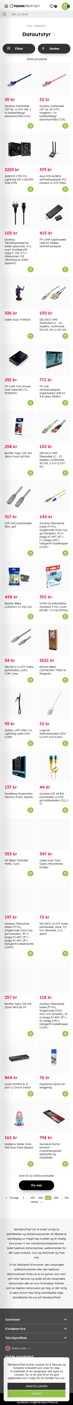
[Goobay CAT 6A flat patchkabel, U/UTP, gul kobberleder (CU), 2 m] (54, 767)
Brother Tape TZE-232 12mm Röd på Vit (18, 1005)
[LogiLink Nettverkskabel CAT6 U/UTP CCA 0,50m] (54, 703)
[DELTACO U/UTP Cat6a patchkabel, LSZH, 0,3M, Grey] (19, 640)
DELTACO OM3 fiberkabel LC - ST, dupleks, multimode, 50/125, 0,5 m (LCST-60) (52, 459)
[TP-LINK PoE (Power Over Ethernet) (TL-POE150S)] (19, 359)
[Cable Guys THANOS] (19, 293)
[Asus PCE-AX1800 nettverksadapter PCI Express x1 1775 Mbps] (54, 149)
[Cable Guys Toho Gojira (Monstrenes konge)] (54, 833)
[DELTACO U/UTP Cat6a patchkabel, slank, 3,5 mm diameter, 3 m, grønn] (54, 897)
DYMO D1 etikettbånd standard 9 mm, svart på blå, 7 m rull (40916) (53, 607)
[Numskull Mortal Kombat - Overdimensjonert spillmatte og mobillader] (54, 1117)
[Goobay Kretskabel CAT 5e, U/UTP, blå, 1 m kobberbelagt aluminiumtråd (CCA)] (19, 79)
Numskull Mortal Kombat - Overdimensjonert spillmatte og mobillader (50, 1150)
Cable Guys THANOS (18, 319)
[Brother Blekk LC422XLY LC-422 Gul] (19, 576)
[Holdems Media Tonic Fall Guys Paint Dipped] (19, 1117)
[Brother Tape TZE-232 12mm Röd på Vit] (19, 977)
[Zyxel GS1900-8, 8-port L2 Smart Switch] (19, 1057)
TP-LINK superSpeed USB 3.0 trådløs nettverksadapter (52, 243)
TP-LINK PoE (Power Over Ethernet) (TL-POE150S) (18, 390)
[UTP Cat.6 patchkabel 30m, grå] (19, 496)
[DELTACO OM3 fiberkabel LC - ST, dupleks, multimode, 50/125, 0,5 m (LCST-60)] (54, 426)
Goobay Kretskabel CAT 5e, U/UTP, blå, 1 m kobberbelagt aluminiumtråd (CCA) (18, 111)
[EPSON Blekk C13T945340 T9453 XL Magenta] (54, 640)
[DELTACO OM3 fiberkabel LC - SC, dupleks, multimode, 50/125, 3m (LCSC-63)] (54, 293)
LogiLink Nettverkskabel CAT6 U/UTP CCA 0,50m (52, 734)
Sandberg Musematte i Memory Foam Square (19, 795)
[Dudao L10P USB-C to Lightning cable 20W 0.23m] (19, 703)
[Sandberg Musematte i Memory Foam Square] (19, 767)
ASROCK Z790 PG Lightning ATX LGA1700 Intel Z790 (19, 179)
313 (66, 1197)
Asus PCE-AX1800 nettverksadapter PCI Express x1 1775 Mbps (52, 179)
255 (32, 1197)
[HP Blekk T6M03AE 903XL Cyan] (19, 833)
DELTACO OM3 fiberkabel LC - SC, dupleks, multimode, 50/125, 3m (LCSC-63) (52, 324)
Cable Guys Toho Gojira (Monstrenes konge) (51, 864)
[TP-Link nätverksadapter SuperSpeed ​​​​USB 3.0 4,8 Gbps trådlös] (54, 359)
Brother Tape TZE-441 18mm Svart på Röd (18, 454)
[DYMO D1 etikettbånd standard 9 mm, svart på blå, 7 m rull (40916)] (54, 576)
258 (56, 1197)
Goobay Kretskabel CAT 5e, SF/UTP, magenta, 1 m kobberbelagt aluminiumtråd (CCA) (52, 112)
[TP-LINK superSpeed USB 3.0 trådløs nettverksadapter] (54, 213)
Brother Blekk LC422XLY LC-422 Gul (18, 605)
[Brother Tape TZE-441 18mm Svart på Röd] (19, 426)
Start (29, 25)
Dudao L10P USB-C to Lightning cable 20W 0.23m (18, 734)
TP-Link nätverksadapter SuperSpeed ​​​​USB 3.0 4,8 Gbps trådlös (52, 391)
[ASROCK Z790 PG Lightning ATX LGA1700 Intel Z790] (19, 149)
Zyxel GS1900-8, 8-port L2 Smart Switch (18, 1085)
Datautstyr (39, 25)
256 (40, 1197)
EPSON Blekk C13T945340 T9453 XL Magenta (53, 670)
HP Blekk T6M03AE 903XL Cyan (16, 862)
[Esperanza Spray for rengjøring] (54, 1057)
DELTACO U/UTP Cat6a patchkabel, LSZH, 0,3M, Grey (19, 670)
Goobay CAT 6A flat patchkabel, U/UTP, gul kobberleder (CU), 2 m (53, 798)
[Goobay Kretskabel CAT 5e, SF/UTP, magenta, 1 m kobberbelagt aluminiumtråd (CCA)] (54, 79)
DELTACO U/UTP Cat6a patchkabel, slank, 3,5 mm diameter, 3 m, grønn (53, 928)
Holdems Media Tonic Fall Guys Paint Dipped (19, 1145)
